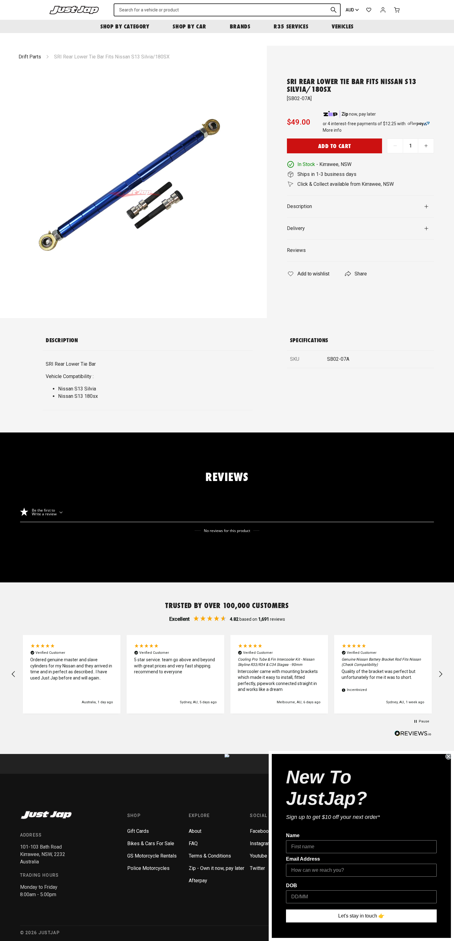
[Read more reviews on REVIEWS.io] (412, 734)
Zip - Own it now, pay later (216, 868)
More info (332, 130)
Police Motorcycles (148, 868)
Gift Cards (138, 831)
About (195, 831)
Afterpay (198, 881)
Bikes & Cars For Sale (150, 843)
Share (361, 274)
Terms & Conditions (210, 856)
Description (299, 206)
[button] (13, 674)
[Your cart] (397, 10)
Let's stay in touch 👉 (361, 915)
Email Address (303, 859)
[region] (227, 674)
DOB (291, 885)
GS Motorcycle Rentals (152, 856)
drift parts (30, 57)
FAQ (193, 843)
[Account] (383, 10)
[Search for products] (333, 9)
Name (293, 835)
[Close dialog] (448, 756)
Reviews (296, 250)
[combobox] (227, 9)
